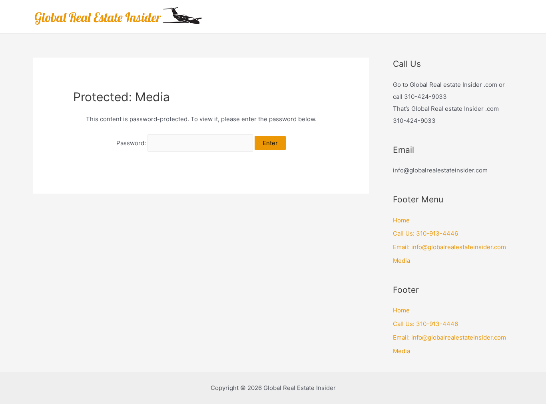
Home (401, 220)
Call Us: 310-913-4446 (425, 233)
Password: (131, 143)
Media (401, 260)
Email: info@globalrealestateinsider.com (449, 247)
